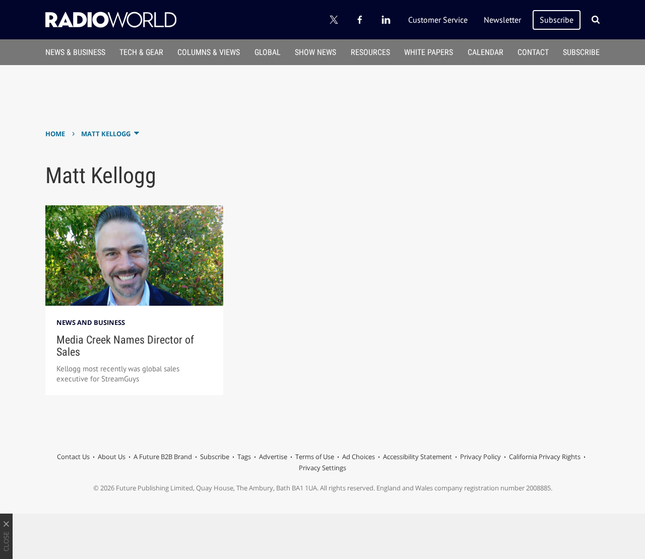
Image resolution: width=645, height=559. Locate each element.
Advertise (273, 456)
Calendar (485, 52)
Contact (533, 52)
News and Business (90, 322)
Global (267, 52)
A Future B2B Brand (163, 456)
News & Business (75, 52)
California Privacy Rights (544, 456)
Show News (315, 52)
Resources (370, 52)
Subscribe (556, 20)
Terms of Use (314, 456)
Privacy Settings (322, 467)
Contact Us (73, 456)
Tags (244, 456)
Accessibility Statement (417, 456)
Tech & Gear (141, 52)
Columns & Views (208, 52)
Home (55, 133)
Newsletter (502, 20)
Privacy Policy (480, 456)
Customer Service (438, 20)
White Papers (428, 52)
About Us (111, 456)
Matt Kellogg (106, 133)
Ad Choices (358, 456)
